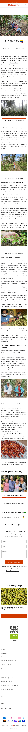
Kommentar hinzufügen (14, 562)
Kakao (25, 60)
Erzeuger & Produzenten (16, 12)
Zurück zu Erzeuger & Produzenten (15, 503)
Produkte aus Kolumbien (16, 473)
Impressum (4, 653)
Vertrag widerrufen (6, 664)
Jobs (2, 693)
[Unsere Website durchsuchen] (26, 5)
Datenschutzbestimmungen (10, 573)
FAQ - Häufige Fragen (7, 677)
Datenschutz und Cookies (9, 660)
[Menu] (2, 5)
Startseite (8, 12)
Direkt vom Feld (9, 725)
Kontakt (3, 649)
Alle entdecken (14, 616)
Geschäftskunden (6, 681)
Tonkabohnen (14, 62)
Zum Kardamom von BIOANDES (14, 120)
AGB (2, 668)
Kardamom (12, 60)
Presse (3, 696)
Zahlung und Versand (7, 657)
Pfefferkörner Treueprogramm (10, 685)
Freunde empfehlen (7, 689)
